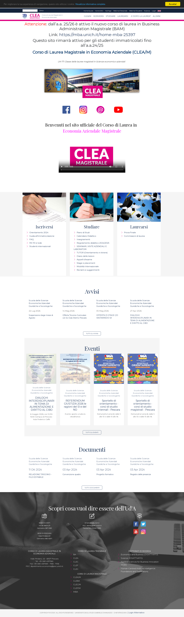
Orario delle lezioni (85, 256)
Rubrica (147, 11)
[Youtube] (136, 531)
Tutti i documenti (92, 488)
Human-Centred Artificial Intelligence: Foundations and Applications (138, 570)
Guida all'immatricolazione (41, 236)
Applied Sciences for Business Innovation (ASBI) (140, 563)
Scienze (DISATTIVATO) (132, 558)
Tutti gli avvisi (92, 333)
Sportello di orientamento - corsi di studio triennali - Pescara (109, 405)
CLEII (75, 569)
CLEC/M (77, 584)
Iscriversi (98, 16)
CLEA (75, 558)
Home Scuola (88, 11)
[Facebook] (136, 524)
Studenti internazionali (40, 246)
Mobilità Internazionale (88, 266)
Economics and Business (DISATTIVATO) (139, 554)
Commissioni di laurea (134, 236)
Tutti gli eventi (92, 432)
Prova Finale (130, 232)
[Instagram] (143, 531)
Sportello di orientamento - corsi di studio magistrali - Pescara (143, 405)
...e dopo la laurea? (140, 16)
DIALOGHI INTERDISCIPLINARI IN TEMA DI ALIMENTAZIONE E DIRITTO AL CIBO (41, 403)
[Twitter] (143, 524)
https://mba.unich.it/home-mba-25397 (97, 34)
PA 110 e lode (35, 243)
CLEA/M (87, 16)
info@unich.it (94, 523)
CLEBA (76, 581)
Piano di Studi (83, 232)
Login (154, 11)
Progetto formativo (105, 474)
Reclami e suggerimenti (88, 270)
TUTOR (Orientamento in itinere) (92, 252)
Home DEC (99, 11)
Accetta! (173, 4)
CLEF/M (77, 588)
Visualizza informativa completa (90, 4)
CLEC (75, 562)
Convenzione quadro (72, 474)
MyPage (108, 11)
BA (74, 554)
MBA (75, 592)
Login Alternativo (136, 612)
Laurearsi (122, 16)
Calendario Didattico (86, 236)
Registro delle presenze (140, 474)
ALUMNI (156, 16)
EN (159, 10)
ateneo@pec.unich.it (94, 525)
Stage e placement (86, 263)
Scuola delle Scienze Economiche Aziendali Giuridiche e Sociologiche (41, 303)
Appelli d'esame (84, 259)
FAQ (31, 239)
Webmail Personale (120, 11)
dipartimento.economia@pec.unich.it (47, 566)
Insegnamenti (83, 239)
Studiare (110, 16)
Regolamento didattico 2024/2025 (93, 243)
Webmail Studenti (135, 11)
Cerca (41, 10)
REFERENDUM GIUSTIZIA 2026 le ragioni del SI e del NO (75, 405)
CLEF (75, 565)
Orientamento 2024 (38, 232)
